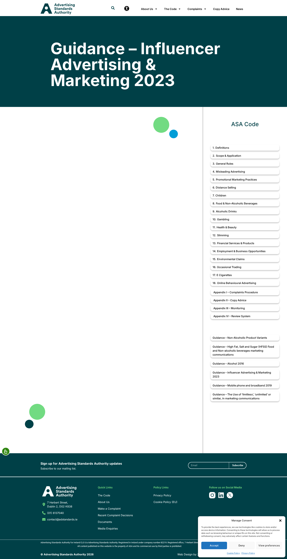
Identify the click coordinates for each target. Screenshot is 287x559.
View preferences (269, 545)
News (239, 9)
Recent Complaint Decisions (115, 515)
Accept (214, 545)
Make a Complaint (109, 508)
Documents (105, 522)
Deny (242, 545)
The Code (170, 9)
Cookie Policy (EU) (165, 502)
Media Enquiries (108, 528)
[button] (280, 520)
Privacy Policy (248, 553)
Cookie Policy (233, 553)
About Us (147, 9)
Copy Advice (221, 9)
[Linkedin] (221, 495)
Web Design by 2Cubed (192, 554)
